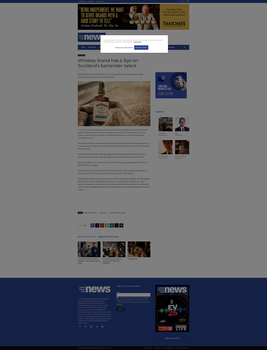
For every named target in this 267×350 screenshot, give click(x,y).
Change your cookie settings (124, 47)
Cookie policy (137, 42)
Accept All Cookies (141, 47)
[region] (134, 44)
